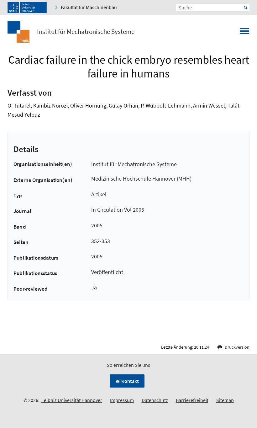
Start (245, 7)
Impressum (122, 400)
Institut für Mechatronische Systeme (85, 31)
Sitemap (225, 400)
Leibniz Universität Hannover (71, 400)
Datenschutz (155, 400)
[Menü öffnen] (244, 33)
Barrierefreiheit (192, 400)
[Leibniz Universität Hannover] (27, 7)
